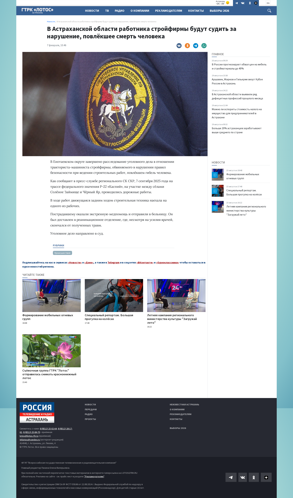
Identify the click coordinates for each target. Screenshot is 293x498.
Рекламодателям (168, 11)
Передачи (91, 409)
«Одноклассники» (167, 262)
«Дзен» (88, 262)
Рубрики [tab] (58, 245)
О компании (177, 409)
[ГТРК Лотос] (37, 11)
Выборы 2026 (219, 11)
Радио (119, 11)
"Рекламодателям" (94, 476)
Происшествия (62, 252)
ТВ (107, 11)
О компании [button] (140, 11)
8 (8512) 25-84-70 (31, 432)
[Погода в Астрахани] (222, 2)
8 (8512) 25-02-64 (48, 428)
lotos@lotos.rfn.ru (29, 435)
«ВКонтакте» (144, 262)
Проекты (90, 419)
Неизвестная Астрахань (184, 404)
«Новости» (75, 262)
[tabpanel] (113, 251)
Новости (92, 11)
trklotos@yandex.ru (30, 439)
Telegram (114, 262)
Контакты (196, 11)
